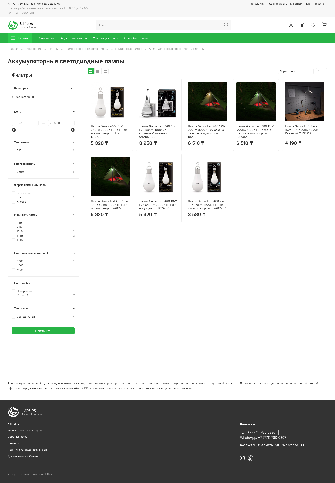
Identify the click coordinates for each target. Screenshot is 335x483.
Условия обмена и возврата (25, 430)
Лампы (53, 49)
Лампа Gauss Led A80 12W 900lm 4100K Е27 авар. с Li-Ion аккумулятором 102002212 (255, 131)
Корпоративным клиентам (285, 3)
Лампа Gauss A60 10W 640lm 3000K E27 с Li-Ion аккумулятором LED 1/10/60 (109, 131)
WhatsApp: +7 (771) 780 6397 (263, 437)
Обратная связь (17, 436)
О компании (46, 38)
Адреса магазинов (74, 38)
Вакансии (14, 443)
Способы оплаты (136, 38)
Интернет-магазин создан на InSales (31, 474)
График (319, 3)
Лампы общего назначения (84, 49)
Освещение (33, 49)
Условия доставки (105, 38)
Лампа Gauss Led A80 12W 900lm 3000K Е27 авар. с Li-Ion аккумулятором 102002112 (206, 131)
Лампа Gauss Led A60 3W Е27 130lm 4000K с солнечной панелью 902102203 (157, 131)
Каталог (23, 38)
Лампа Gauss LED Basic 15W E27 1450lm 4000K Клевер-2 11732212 (301, 129)
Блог (309, 3)
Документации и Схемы (23, 456)
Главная (13, 49)
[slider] (14, 130)
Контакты (14, 423)
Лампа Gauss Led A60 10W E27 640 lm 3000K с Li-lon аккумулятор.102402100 (158, 204)
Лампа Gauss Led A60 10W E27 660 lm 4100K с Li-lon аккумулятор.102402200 (110, 204)
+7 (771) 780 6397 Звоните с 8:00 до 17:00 (34, 3)
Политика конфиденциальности (28, 449)
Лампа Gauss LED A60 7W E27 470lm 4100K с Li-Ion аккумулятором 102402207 (207, 204)
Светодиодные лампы (126, 49)
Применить (43, 331)
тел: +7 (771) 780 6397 (257, 432)
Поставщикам (257, 3)
